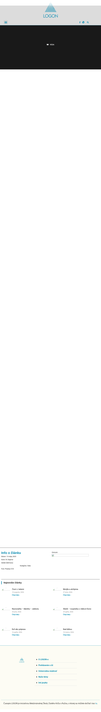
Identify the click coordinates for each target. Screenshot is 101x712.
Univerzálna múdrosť (47, 671)
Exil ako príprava (18, 629)
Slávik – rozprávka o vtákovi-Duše (77, 609)
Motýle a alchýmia (70, 589)
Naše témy (43, 677)
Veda (52, 45)
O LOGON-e (43, 659)
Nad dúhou (67, 629)
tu (96, 703)
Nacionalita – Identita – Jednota (25, 609)
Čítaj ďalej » (16, 595)
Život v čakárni (18, 589)
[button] (6, 22)
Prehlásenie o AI (45, 665)
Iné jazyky (42, 682)
